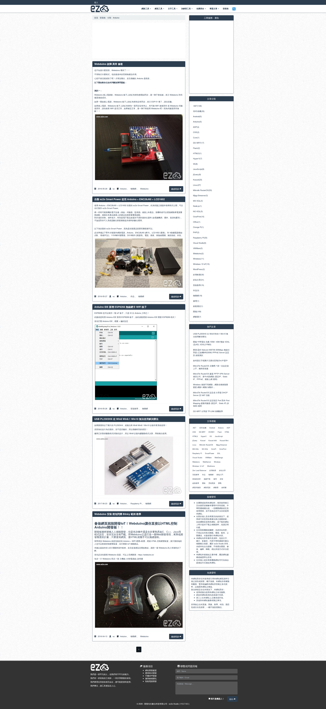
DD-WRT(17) (198, 142)
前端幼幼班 (196, 479)
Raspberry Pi (136, 503)
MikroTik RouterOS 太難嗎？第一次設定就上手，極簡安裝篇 (211, 367)
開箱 (203, 483)
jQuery (194, 440)
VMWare (208, 457)
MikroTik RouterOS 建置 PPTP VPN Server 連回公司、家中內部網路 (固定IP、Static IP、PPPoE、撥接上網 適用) (211, 376)
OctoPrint (222, 449)
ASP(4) (196, 127)
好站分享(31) (198, 279)
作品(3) (196, 290)
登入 (96, 2)
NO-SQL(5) (198, 211)
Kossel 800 (212, 440)
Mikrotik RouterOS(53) (202, 190)
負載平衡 (207, 479)
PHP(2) (196, 232)
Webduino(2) (198, 253)
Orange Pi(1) (198, 227)
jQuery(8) (197, 174)
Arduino (116, 17)
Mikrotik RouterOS (206, 445)
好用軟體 (212, 470)
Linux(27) (197, 185)
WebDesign (219, 457)
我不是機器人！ (217, 698)
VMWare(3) (198, 248)
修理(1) (196, 301)
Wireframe (211, 466)
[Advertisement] (138, 40)
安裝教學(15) (198, 285)
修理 (215, 479)
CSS (194, 432)
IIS (211, 436)
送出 (231, 699)
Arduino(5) (197, 121)
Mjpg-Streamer (221, 445)
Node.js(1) (197, 206)
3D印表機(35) (199, 111)
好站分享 (222, 470)
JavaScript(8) (198, 169)
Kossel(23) (197, 179)
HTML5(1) (197, 153)
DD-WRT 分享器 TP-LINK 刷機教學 (208, 411)
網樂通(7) (197, 316)
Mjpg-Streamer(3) (200, 195)
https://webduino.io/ (146, 554)
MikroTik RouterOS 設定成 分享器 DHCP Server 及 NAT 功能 (210, 393)
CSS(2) (196, 132)
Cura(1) (196, 137)
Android (212, 428)
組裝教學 (195, 483)
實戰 (219, 483)
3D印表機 (202, 428)
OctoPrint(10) (198, 216)
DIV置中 (211, 432)
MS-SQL (195, 449)
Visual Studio (197, 457)
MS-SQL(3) (198, 200)
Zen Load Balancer (199, 470)
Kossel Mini (224, 440)
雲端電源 (211, 483)
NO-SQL (205, 449)
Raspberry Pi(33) (200, 237)
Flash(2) (196, 148)
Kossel (202, 440)
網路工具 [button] (145, 8)
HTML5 (195, 436)
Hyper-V (204, 436)
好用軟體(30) (198, 274)
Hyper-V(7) (197, 158)
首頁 (96, 17)
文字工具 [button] (172, 8)
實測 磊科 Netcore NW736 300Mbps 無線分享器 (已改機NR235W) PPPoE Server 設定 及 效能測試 (211, 352)
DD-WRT (202, 432)
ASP (228, 428)
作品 (132, 296)
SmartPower (209, 453)
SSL (218, 453)
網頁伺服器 (196, 487)
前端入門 (219, 474)
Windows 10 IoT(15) (201, 264)
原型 (221, 479)
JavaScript (219, 436)
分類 (109, 17)
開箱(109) (197, 311)
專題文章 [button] (214, 8)
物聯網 (133, 188)
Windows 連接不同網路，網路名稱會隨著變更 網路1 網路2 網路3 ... (210, 385)
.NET (194, 428)
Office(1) (196, 222)
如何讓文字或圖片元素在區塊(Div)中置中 (210, 360)
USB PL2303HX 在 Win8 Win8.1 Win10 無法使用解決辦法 (210, 335)
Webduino (144, 188)
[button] (233, 9)
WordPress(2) (199, 269)
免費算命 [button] (200, 8)
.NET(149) (197, 105)
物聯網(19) (197, 295)
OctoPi (213, 449)
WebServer (207, 462)
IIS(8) (195, 163)
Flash (220, 432)
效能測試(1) (198, 306)
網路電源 (207, 487)
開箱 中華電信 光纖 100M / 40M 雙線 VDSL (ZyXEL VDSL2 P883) (211, 343)
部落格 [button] (226, 8)
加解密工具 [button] (186, 8)
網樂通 (215, 487)
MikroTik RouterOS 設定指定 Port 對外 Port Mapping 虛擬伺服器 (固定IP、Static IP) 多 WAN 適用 (211, 403)
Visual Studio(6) (199, 243)
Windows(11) (198, 258)
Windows (217, 462)
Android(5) (197, 116)
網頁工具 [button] (159, 8)
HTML (227, 432)
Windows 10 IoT (198, 466)
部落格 (103, 17)
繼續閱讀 (175, 189)
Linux (194, 445)
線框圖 (223, 487)
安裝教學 (134, 408)
